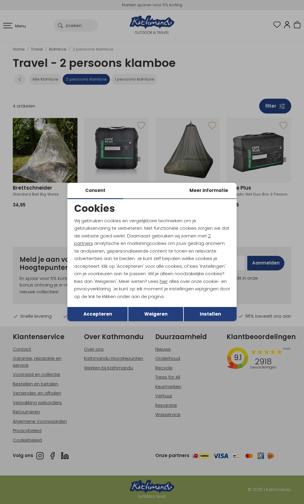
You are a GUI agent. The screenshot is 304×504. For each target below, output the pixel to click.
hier (164, 281)
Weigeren (155, 314)
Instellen (210, 314)
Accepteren (97, 314)
